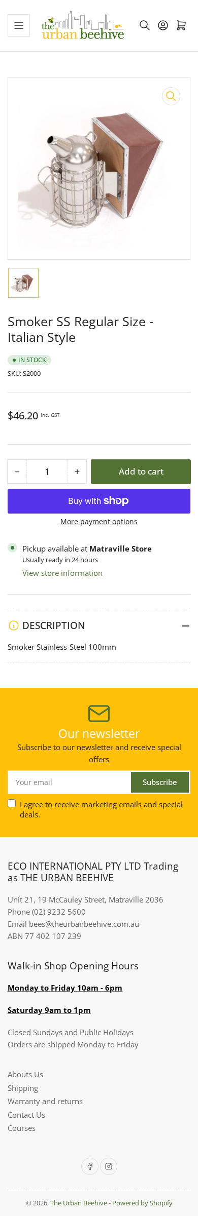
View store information (62, 573)
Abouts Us (25, 1074)
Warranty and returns (45, 1101)
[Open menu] (19, 25)
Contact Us (26, 1115)
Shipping (23, 1088)
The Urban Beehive (78, 1202)
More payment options (99, 521)
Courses (22, 1128)
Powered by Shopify (142, 1202)
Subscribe (160, 782)
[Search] (145, 25)
